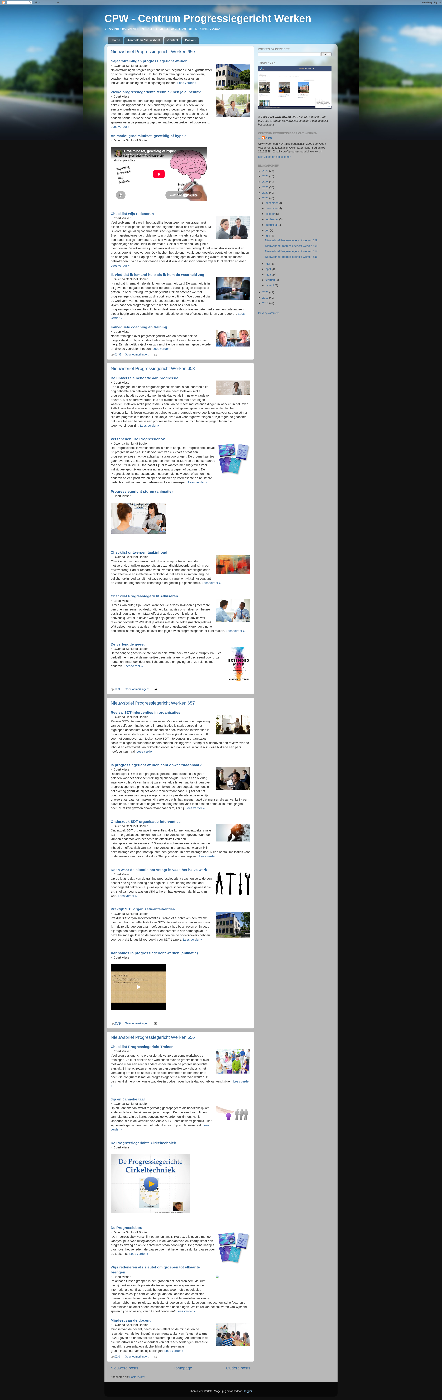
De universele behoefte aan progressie (145, 378)
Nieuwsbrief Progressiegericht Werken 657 (153, 703)
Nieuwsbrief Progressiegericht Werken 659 (153, 51)
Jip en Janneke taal (128, 1099)
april (269, 269)
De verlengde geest (128, 644)
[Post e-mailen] (155, 354)
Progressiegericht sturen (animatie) (142, 491)
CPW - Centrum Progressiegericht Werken (207, 18)
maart (269, 274)
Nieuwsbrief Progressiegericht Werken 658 (153, 368)
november (272, 208)
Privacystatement (268, 313)
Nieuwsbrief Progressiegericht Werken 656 (153, 1037)
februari (271, 279)
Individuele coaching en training (139, 327)
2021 (265, 198)
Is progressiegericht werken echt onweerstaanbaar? (157, 765)
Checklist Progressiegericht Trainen (143, 1047)
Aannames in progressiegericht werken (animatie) (155, 953)
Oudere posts (238, 1368)
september (272, 219)
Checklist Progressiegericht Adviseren (145, 596)
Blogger (247, 1391)
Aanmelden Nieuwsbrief (143, 40)
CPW (268, 138)
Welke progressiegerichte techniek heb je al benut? (156, 92)
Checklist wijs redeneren (133, 214)
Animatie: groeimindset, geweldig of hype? (149, 136)
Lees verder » (187, 83)
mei (268, 263)
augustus (271, 224)
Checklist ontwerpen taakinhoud (139, 552)
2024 (265, 181)
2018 (265, 303)
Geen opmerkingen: (137, 354)
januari (270, 285)
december (272, 202)
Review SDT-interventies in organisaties (146, 712)
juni (268, 235)
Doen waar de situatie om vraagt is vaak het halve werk (159, 870)
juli (268, 230)
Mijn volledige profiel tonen (274, 156)
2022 (265, 192)
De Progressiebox (127, 1228)
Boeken (190, 40)
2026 (265, 170)
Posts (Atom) (137, 1376)
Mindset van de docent (131, 1320)
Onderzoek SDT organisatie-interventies (146, 822)
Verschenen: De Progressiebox (138, 439)
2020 (265, 292)
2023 (265, 187)
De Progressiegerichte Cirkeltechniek (144, 1143)
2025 (265, 176)
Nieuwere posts (124, 1368)
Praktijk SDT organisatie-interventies (143, 909)
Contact (172, 40)
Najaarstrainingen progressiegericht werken (150, 61)
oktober (270, 213)
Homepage (182, 1368)
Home (116, 40)
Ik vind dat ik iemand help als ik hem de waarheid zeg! (158, 275)
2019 (265, 297)
